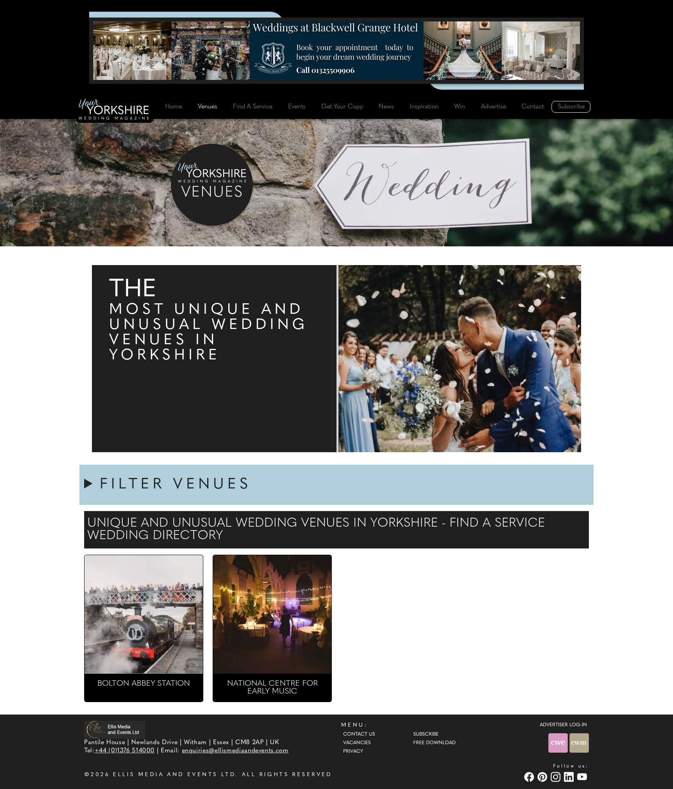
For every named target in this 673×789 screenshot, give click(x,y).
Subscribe (571, 107)
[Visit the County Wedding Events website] (558, 743)
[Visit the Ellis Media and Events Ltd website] (114, 729)
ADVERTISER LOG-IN (563, 725)
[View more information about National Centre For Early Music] (272, 614)
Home (173, 107)
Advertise (493, 107)
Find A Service (252, 107)
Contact (532, 107)
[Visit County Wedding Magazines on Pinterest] (543, 777)
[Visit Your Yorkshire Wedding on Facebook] (530, 777)
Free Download (434, 743)
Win (459, 107)
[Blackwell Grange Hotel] (336, 51)
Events (297, 107)
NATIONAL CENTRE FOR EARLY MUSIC (272, 687)
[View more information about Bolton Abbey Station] (144, 614)
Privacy (353, 751)
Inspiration (424, 107)
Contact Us (359, 734)
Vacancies (357, 743)
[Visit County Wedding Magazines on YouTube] (583, 777)
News (386, 107)
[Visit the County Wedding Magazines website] (579, 743)
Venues (207, 107)
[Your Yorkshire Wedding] (114, 111)
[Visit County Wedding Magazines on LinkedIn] (570, 777)
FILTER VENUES (176, 484)
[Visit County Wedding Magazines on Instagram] (556, 777)
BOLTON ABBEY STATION (143, 684)
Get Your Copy (342, 107)
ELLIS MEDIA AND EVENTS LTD (174, 775)
